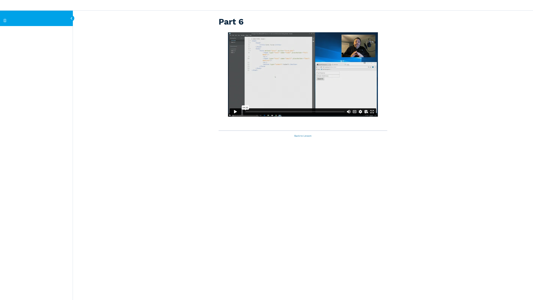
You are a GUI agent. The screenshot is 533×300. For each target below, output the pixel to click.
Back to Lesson (302, 135)
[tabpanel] (303, 79)
